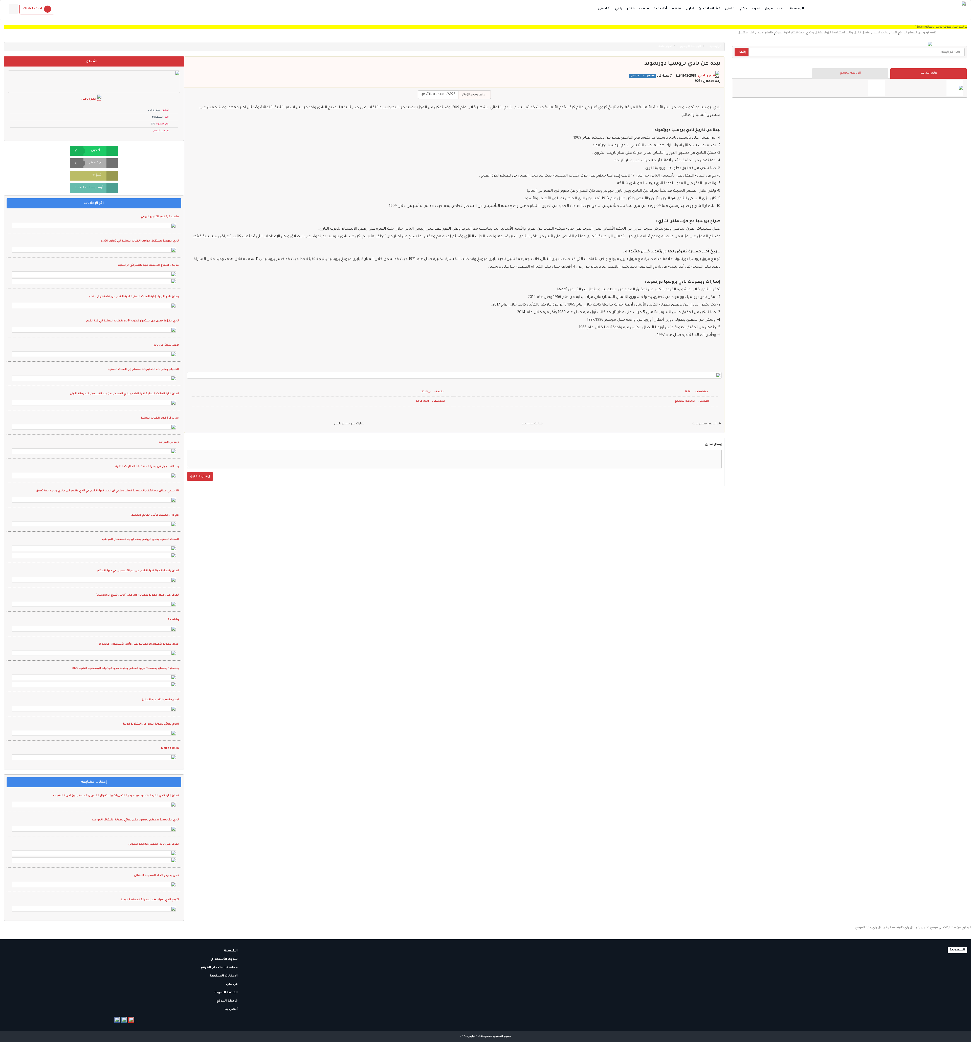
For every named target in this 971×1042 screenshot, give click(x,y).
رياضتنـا (426, 391)
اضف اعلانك (32, 9)
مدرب (756, 9)
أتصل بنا (231, 1009)
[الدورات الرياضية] (954, 88)
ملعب (644, 9)
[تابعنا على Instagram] (124, 1019)
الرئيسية (797, 9)
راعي (618, 9)
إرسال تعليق (713, 444)
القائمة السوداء (226, 992)
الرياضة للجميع (850, 73)
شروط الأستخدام (224, 959)
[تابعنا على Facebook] (117, 1019)
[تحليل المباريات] (876, 88)
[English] (13, 9)
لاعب (781, 9)
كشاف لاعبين (709, 9)
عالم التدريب (928, 73)
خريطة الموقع (227, 1001)
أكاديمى (604, 9)
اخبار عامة (665, 46)
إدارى (690, 9)
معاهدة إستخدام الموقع (219, 967)
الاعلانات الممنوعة (224, 976)
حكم (743, 9)
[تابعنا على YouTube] (131, 1019)
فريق (769, 9)
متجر (631, 9)
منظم (676, 9)
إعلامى (730, 9)
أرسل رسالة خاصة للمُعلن (86, 187)
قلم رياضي (706, 76)
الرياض (635, 76)
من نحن (232, 984)
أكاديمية (660, 9)
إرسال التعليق (200, 476)
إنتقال (742, 52)
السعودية (648, 76)
